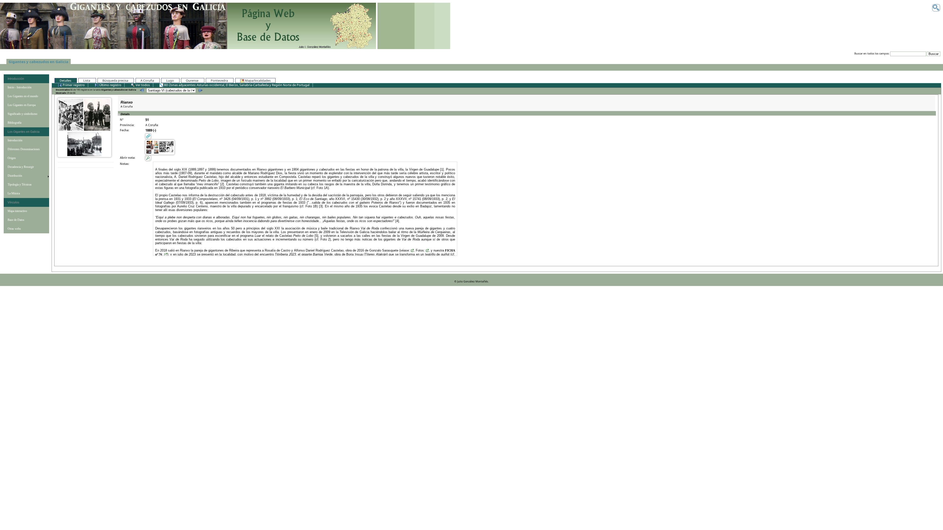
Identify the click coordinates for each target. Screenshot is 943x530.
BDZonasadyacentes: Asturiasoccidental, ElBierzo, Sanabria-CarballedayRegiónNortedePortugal (236, 85)
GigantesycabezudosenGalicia (38, 61)
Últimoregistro (109, 85)
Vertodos (143, 85)
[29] (199, 90)
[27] (141, 90)
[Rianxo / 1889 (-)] (84, 127)
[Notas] (148, 158)
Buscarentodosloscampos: (871, 53)
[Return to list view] (85, 165)
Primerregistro (74, 85)
